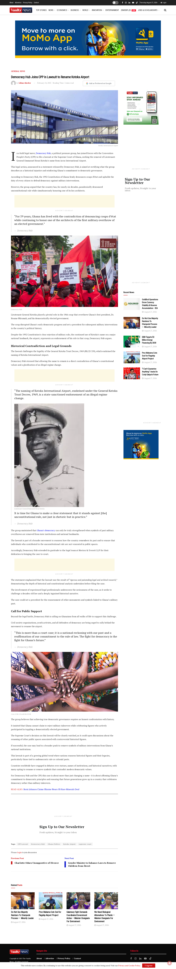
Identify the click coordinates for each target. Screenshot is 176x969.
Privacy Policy (27, 3)
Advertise (18, 3)
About (11, 3)
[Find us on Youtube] (133, 3)
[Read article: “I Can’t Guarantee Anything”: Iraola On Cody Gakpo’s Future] (131, 373)
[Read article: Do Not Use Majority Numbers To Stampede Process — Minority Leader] (23, 900)
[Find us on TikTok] (137, 3)
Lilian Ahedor (25, 83)
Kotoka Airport (69, 844)
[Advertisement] (64, 201)
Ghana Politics (54, 844)
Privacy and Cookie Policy (129, 965)
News (51, 10)
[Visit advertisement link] (88, 39)
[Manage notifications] (169, 963)
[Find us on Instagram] (126, 3)
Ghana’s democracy (46, 530)
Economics (62, 10)
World (85, 10)
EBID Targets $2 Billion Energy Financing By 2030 (149, 340)
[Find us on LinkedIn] (129, 3)
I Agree (148, 965)
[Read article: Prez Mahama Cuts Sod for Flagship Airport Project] (50, 900)
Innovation (97, 10)
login (19, 852)
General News (18, 71)
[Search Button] (165, 10)
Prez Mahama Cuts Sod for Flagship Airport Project (149, 356)
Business (75, 10)
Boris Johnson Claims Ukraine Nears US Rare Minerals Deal (51, 789)
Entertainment (112, 10)
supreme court (85, 844)
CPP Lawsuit (23, 844)
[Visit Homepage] (21, 10)
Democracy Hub (43, 153)
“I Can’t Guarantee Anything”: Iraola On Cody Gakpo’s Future (150, 372)
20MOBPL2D (128, 10)
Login (164, 3)
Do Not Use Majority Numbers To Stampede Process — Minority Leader (22, 915)
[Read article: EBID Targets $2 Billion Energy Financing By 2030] (131, 341)
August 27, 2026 (19, 922)
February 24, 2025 (44, 83)
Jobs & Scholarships (147, 10)
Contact (36, 3)
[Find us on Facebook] (122, 3)
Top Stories (41, 10)
